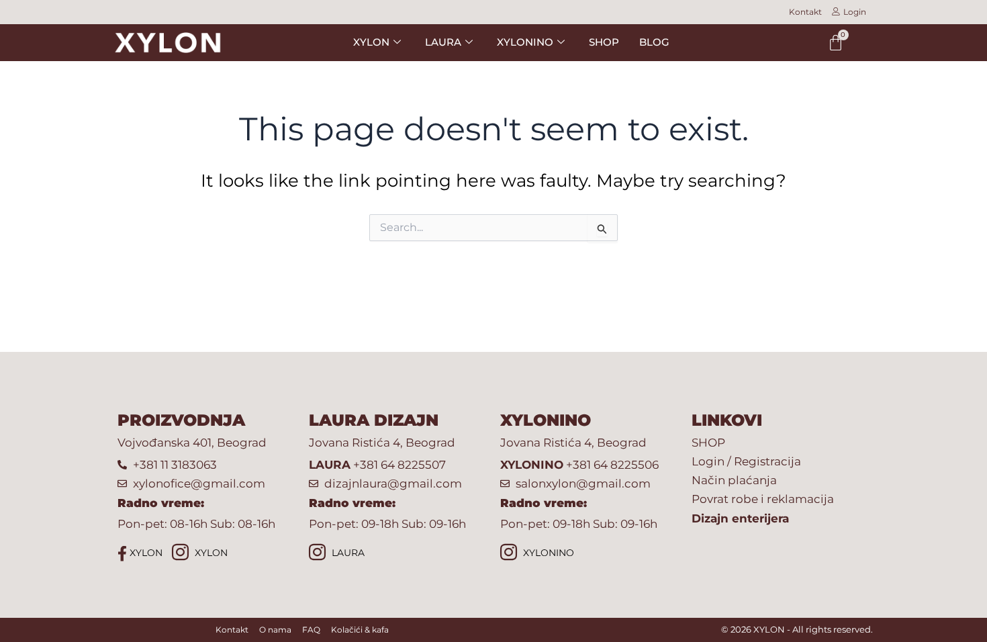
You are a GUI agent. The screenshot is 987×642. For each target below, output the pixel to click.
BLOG (654, 42)
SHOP (604, 42)
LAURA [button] (443, 42)
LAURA (347, 553)
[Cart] (835, 42)
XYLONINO (547, 553)
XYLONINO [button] (525, 42)
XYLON (144, 553)
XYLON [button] (371, 42)
